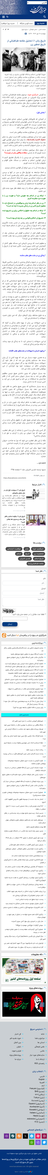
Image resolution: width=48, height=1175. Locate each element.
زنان (26, 549)
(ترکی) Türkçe (39, 1097)
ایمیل (43, 588)
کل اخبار (18, 1034)
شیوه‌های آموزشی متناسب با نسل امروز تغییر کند (27, 721)
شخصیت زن (38, 553)
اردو (43, 1085)
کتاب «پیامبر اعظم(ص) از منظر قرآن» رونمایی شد (28, 895)
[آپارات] (38, 1136)
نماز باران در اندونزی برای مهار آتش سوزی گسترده (27, 921)
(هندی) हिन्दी (40, 1091)
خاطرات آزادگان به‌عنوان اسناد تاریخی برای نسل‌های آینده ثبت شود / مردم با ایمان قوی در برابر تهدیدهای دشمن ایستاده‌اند (24, 665)
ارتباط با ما (40, 1059)
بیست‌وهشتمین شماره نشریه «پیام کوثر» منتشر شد (27, 856)
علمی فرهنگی (33, 29)
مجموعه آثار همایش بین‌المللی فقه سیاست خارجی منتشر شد (24, 867)
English (42, 1079)
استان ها (41, 1042)
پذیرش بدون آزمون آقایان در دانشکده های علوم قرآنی (26, 845)
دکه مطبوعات (37, 954)
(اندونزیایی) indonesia (36, 1119)
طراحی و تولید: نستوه (21, 1171)
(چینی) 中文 (39, 1122)
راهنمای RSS (39, 1063)
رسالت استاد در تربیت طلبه (34, 750)
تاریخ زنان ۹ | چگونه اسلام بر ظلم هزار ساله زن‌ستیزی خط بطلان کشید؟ (15, 519)
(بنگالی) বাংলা (40, 1094)
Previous (42, 1004)
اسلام (19, 553)
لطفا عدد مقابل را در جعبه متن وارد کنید (29, 614)
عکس (42, 1051)
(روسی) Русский (38, 1100)
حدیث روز (41, 23)
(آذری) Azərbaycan (37, 1106)
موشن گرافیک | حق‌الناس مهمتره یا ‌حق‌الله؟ (29, 925)
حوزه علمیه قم (15, 1038)
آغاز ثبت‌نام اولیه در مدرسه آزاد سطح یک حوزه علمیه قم (25, 947)
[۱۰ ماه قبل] (36, 493)
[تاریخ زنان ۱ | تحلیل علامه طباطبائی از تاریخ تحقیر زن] (24, 59)
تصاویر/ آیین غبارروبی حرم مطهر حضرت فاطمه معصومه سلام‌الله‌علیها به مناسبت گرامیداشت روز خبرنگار (25, 674)
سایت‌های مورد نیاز (37, 1055)
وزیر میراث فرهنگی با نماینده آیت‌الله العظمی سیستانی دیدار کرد (23, 781)
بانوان (19, 1046)
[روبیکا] (6, 1136)
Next (5, 1004)
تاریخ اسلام (39, 558)
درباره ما (18, 1059)
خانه (43, 1034)
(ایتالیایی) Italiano (37, 1112)
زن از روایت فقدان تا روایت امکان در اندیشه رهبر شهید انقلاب (26, 891)
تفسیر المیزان (25, 558)
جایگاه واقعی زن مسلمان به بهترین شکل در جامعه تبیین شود (23, 725)
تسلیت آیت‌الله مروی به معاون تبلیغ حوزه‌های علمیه (27, 654)
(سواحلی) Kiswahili (37, 1109)
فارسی (42, 1076)
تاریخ (27, 553)
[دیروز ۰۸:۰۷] (24, 970)
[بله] (12, 1136)
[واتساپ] (31, 1142)
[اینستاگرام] (44, 1136)
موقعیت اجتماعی (14, 549)
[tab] (24, 715)
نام (44, 578)
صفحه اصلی (42, 29)
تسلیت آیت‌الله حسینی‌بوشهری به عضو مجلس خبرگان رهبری (24, 670)
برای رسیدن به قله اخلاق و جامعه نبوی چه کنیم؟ (28, 707)
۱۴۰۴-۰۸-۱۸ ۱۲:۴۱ (18, 538)
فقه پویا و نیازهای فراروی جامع (36, 827)
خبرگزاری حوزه (33, 94)
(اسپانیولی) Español (37, 1103)
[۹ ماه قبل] (36, 520)
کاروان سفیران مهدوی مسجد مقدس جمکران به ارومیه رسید (24, 903)
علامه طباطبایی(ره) (35, 563)
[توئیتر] (25, 1136)
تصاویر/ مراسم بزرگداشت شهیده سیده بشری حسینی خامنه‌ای (24, 679)
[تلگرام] (31, 1136)
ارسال (10, 624)
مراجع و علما (40, 1038)
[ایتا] (19, 1136)
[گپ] (38, 1142)
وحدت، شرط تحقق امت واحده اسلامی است (29, 899)
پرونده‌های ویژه (36, 988)
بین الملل (17, 1042)
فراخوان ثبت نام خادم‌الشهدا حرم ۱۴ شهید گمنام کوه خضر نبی (23, 943)
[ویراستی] (44, 1142)
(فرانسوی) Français (37, 1088)
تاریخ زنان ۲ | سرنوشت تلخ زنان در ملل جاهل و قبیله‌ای (14, 491)
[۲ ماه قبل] (24, 1004)
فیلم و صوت (16, 1051)
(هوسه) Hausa (39, 1115)
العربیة (42, 1082)
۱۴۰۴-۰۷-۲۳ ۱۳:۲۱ (18, 511)
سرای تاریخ (25, 29)
